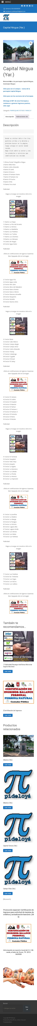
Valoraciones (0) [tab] (22, 117)
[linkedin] (32, 6)
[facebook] (22, 6)
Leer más (8, 671)
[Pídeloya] (5, 17)
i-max (22, 1020)
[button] (30, 43)
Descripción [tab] (10, 117)
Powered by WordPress (10, 1020)
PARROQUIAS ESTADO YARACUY (20, 110)
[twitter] (25, 6)
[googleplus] (30, 6)
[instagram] (27, 6)
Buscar (5, 1003)
